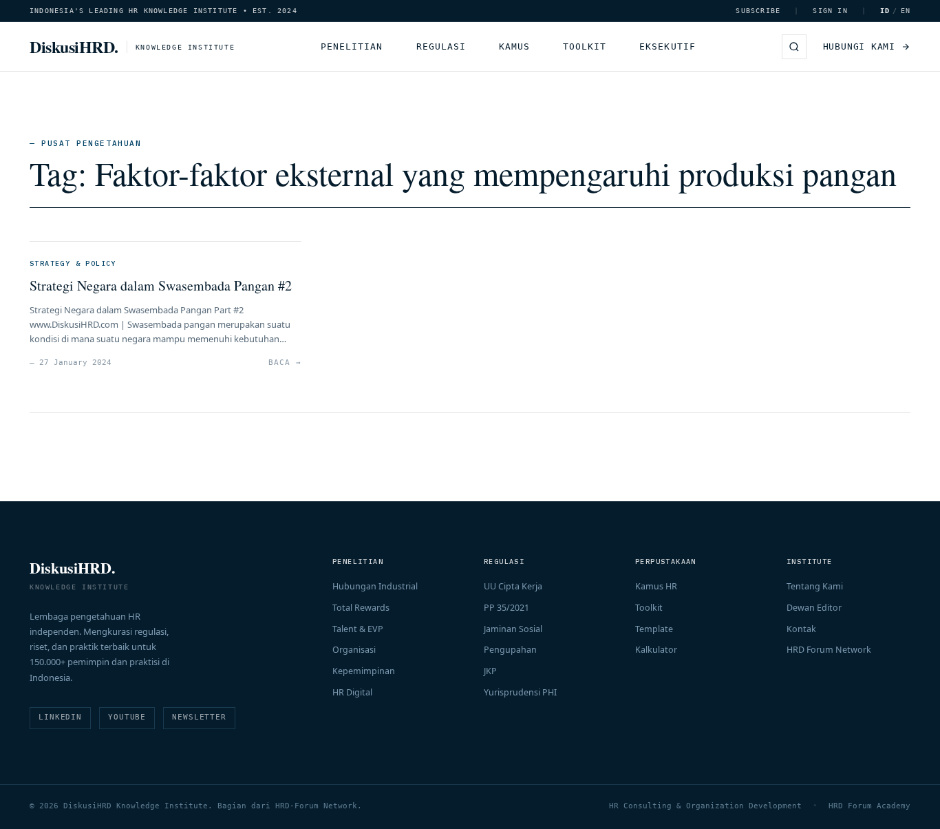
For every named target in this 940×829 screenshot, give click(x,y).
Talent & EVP (357, 629)
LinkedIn (60, 717)
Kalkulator (656, 649)
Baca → (284, 362)
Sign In (830, 10)
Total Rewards (360, 607)
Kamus (514, 46)
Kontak (801, 629)
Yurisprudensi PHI (520, 692)
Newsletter (199, 717)
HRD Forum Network (829, 649)
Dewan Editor (814, 607)
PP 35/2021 (506, 607)
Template (654, 629)
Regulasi (441, 46)
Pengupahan (510, 649)
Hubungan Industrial (375, 586)
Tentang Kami (815, 586)
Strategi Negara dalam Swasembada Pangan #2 (161, 285)
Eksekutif (667, 46)
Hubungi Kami (859, 46)
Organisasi (354, 649)
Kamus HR (656, 586)
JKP (490, 671)
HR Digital (352, 692)
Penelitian (352, 46)
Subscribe (758, 10)
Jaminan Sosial (513, 629)
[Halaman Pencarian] (794, 46)
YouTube (127, 717)
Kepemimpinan (363, 671)
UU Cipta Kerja (513, 586)
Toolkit (584, 46)
